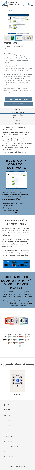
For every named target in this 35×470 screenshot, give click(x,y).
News (6, 452)
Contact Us (8, 442)
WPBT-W (17, 394)
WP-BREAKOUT (17, 89)
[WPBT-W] (17, 381)
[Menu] (32, 4)
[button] (31, 15)
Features (17, 109)
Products (7, 410)
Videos (17, 120)
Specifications (17, 112)
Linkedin (7, 426)
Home (2, 10)
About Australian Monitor (13, 447)
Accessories (17, 115)
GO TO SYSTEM (18, 104)
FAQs (17, 123)
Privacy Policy (9, 457)
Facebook (7, 421)
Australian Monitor (20, 466)
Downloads (18, 118)
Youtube (7, 431)
